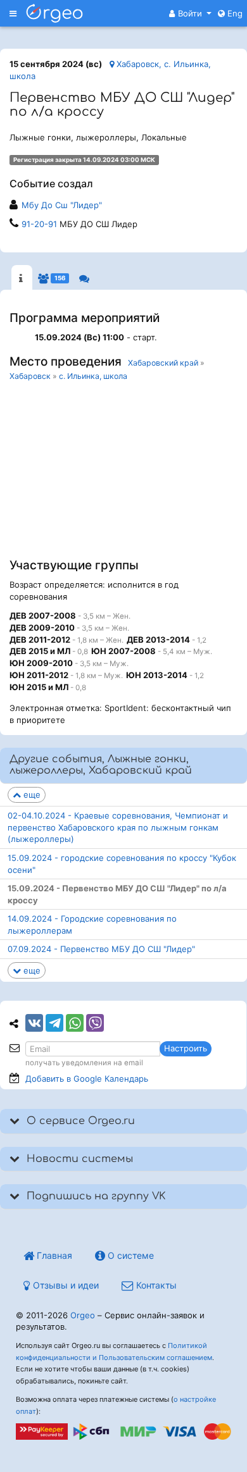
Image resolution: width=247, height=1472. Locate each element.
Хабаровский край (163, 363)
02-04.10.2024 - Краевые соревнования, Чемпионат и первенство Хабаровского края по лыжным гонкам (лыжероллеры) (118, 827)
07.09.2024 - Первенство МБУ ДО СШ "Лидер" (101, 949)
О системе (129, 1255)
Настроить (185, 1048)
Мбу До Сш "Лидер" (62, 205)
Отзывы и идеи (64, 1285)
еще (31, 794)
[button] (190, 13)
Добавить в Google (86, 1078)
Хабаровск (30, 376)
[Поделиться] (34, 1023)
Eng (234, 13)
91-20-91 (39, 224)
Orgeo (82, 1315)
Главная (53, 1255)
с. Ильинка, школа (93, 376)
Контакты (155, 1285)
